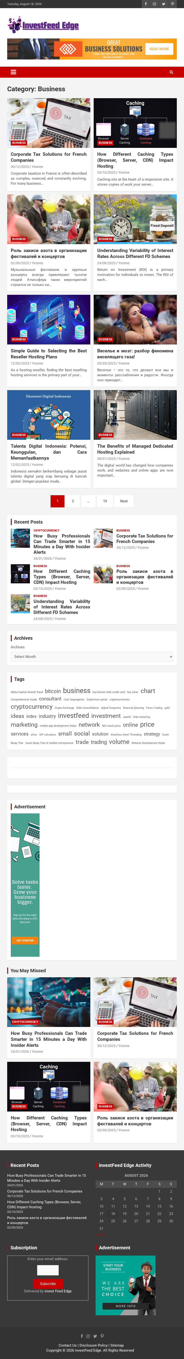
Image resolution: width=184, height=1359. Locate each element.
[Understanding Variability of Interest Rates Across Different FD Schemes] (135, 219)
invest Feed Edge (58, 1291)
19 (105, 501)
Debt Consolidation (87, 707)
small (65, 734)
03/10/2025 (106, 172)
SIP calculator (47, 734)
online (130, 725)
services (20, 734)
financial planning (133, 707)
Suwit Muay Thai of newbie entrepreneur (49, 743)
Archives (18, 647)
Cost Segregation (74, 699)
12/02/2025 (20, 465)
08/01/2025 (106, 459)
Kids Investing (141, 717)
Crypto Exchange (64, 707)
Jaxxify (127, 717)
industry (47, 716)
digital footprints (111, 707)
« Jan (100, 1235)
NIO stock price (111, 725)
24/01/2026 (43, 558)
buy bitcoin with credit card (109, 692)
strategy (152, 734)
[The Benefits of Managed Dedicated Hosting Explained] (135, 415)
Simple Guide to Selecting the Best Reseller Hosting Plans (49, 354)
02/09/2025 (20, 263)
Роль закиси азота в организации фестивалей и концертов (49, 253)
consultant (50, 699)
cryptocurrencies (119, 699)
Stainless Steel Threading (126, 734)
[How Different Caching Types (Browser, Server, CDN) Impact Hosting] (135, 123)
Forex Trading (154, 707)
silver (34, 734)
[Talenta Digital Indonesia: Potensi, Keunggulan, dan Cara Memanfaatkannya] (49, 415)
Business (19, 143)
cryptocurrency (31, 706)
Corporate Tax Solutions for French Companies (144, 538)
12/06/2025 (20, 363)
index (31, 716)
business (77, 691)
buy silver (132, 692)
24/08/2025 (106, 263)
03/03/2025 (106, 363)
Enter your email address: (48, 1275)
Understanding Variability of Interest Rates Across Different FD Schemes (135, 253)
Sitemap (117, 1345)
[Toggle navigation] (13, 72)
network (89, 724)
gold (167, 707)
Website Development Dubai (148, 743)
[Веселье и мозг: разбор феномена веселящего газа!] (135, 319)
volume (119, 741)
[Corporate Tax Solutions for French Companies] (49, 123)
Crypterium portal (96, 699)
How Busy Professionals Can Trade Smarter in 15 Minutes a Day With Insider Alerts (62, 544)
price (147, 724)
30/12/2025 (20, 167)
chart (148, 690)
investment (106, 715)
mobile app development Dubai (58, 725)
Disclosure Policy (94, 1345)
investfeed (73, 716)
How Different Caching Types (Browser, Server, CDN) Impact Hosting (135, 160)
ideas (17, 716)
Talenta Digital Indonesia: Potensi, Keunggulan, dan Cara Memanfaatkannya (49, 452)
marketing (24, 724)
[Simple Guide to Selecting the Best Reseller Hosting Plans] (49, 319)
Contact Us (68, 1345)
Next (124, 501)
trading (99, 742)
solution (100, 734)
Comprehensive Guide (24, 699)
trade (82, 742)
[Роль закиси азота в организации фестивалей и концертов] (49, 219)
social (82, 733)
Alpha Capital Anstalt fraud (27, 692)
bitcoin (53, 691)
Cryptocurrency (46, 530)
